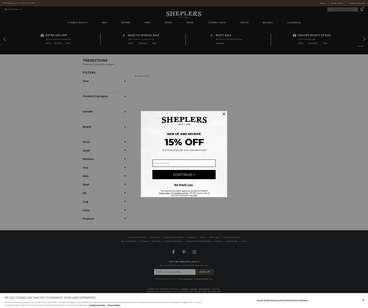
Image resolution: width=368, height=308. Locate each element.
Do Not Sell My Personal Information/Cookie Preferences (282, 300)
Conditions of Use (97, 305)
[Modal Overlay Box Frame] (184, 154)
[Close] (363, 300)
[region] (184, 300)
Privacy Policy (114, 305)
